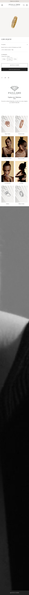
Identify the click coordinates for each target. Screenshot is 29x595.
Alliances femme (21, 203)
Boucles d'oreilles (21, 158)
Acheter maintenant (14, 69)
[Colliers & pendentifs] (7, 146)
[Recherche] (23, 5)
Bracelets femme (21, 133)
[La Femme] (21, 171)
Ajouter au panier (14, 592)
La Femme (21, 183)
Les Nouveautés (7, 183)
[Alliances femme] (21, 194)
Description (3, 44)
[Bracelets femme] (21, 124)
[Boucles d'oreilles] (21, 146)
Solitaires (7, 203)
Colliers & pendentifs (7, 158)
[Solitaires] (7, 194)
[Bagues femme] (7, 124)
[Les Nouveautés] (7, 171)
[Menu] (2, 5)
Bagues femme (7, 133)
